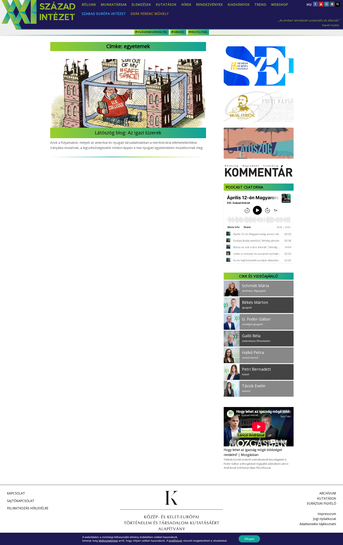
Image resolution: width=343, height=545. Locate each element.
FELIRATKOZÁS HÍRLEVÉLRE (27, 508)
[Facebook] (315, 4)
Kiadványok (239, 4)
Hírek (186, 4)
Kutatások (166, 4)
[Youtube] (321, 4)
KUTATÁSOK (326, 498)
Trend (260, 4)
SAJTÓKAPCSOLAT (20, 501)
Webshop (279, 4)
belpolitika (199, 31)
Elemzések (141, 4)
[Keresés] (337, 4)
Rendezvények (209, 4)
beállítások (175, 540)
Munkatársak (114, 4)
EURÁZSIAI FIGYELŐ (321, 503)
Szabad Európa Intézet (104, 14)
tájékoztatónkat (108, 540)
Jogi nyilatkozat (324, 519)
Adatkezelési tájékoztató (318, 524)
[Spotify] (332, 4)
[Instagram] (326, 4)
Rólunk (89, 4)
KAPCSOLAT (16, 493)
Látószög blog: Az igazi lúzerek (128, 132)
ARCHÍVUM (327, 493)
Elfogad (249, 538)
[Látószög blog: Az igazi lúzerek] (128, 93)
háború (179, 31)
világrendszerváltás (152, 31)
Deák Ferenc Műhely (150, 14)
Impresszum (327, 514)
